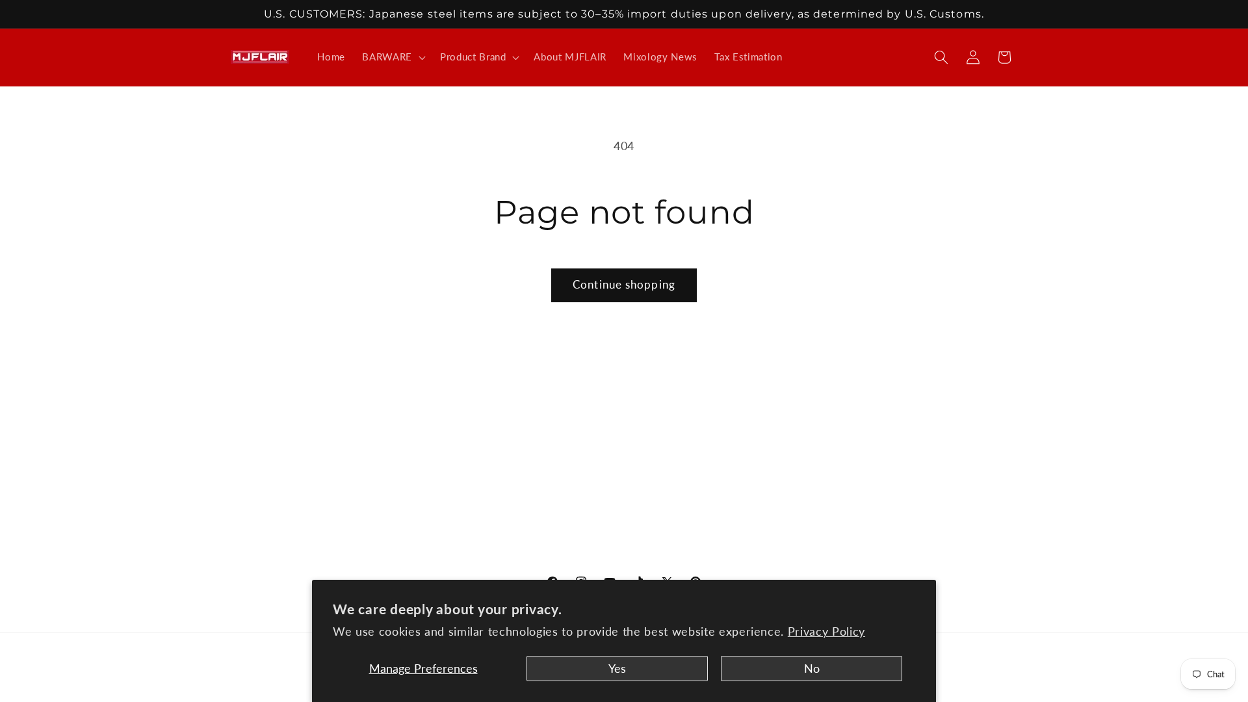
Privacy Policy (826, 631)
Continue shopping (624, 284)
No (812, 668)
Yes (617, 668)
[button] (393, 57)
